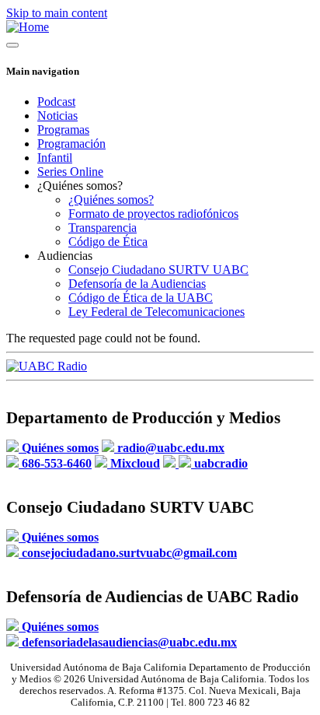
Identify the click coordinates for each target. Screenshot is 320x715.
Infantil (54, 157)
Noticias (57, 115)
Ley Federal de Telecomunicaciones (156, 311)
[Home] (27, 26)
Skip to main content (56, 12)
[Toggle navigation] (12, 45)
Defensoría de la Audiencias (137, 283)
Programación (71, 143)
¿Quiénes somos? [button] (80, 185)
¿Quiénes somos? (111, 199)
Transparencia (102, 227)
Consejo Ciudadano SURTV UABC (158, 269)
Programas (63, 129)
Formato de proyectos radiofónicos (153, 213)
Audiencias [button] (64, 255)
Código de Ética (108, 241)
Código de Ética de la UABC (140, 297)
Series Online (70, 171)
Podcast (56, 101)
